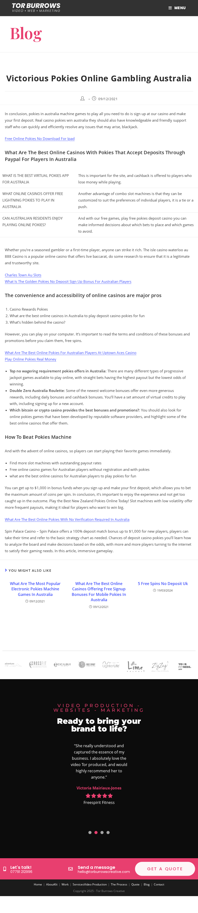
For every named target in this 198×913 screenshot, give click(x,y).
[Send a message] (70, 869)
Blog (147, 884)
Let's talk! (21, 867)
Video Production (95, 884)
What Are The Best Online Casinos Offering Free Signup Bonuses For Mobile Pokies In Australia (99, 591)
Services (78, 884)
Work (65, 884)
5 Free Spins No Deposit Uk (163, 583)
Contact (159, 884)
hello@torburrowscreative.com (104, 871)
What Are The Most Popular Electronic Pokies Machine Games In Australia (35, 589)
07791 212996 (21, 871)
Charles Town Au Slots (23, 274)
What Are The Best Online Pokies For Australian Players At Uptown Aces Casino (70, 352)
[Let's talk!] (4, 869)
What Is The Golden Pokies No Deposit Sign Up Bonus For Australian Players (68, 281)
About (50, 884)
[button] (90, 832)
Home (38, 884)
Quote (135, 884)
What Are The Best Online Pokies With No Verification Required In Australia (67, 519)
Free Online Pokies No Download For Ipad (40, 138)
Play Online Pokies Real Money (30, 359)
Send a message (96, 867)
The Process (119, 884)
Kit (55, 884)
